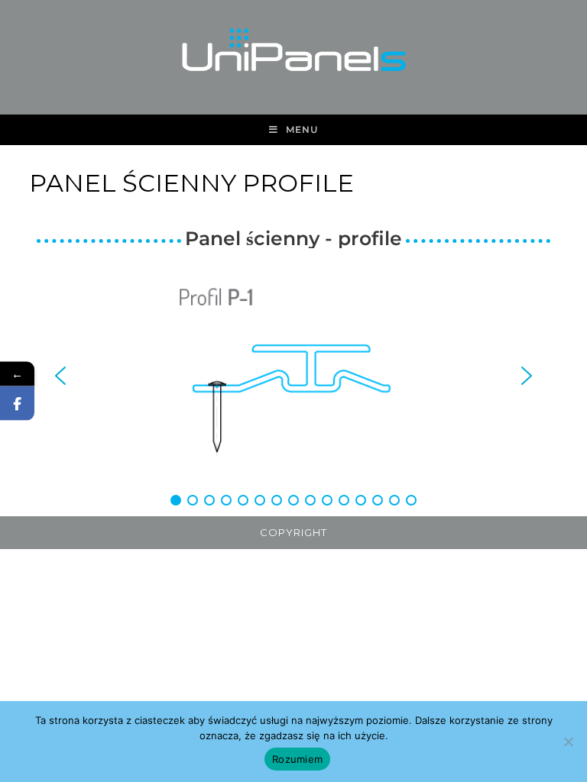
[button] (60, 376)
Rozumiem (297, 759)
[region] (293, 386)
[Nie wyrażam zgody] (568, 741)
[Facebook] (17, 403)
